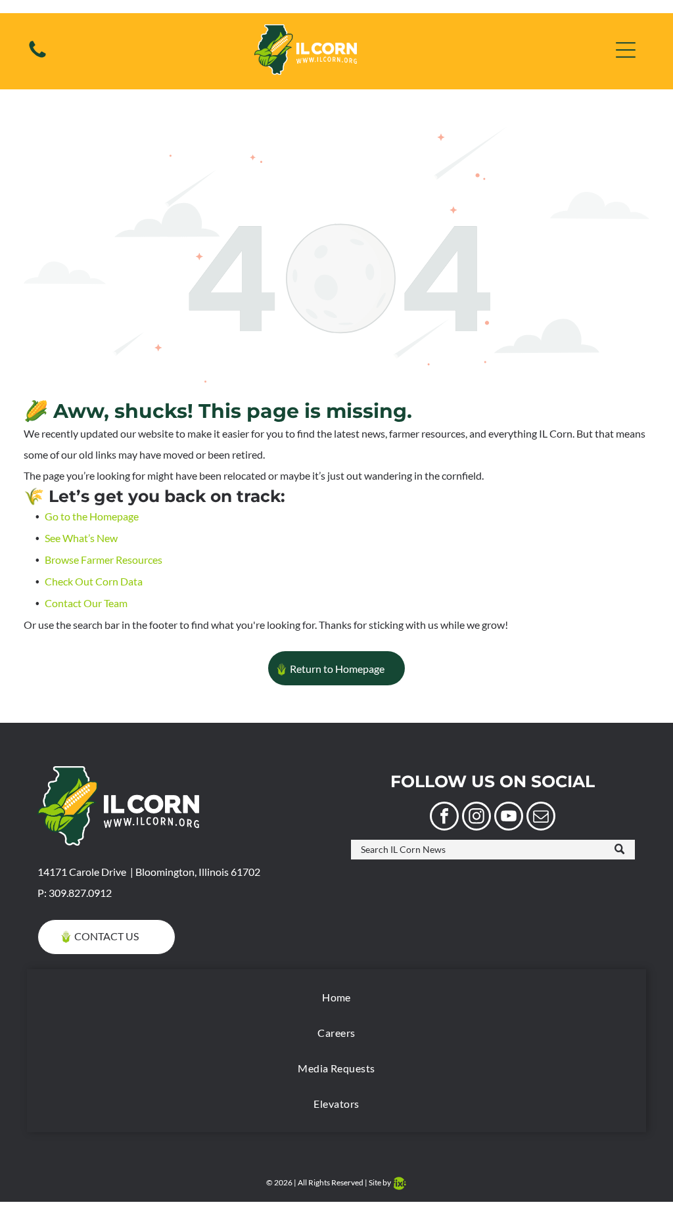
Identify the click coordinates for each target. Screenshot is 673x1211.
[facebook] (444, 818)
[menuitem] (336, 997)
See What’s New (81, 538)
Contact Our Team (86, 603)
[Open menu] (626, 50)
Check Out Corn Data (94, 581)
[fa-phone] (37, 56)
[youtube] (508, 818)
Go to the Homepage (92, 516)
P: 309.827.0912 (74, 892)
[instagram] (476, 818)
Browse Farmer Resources (103, 559)
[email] (540, 818)
